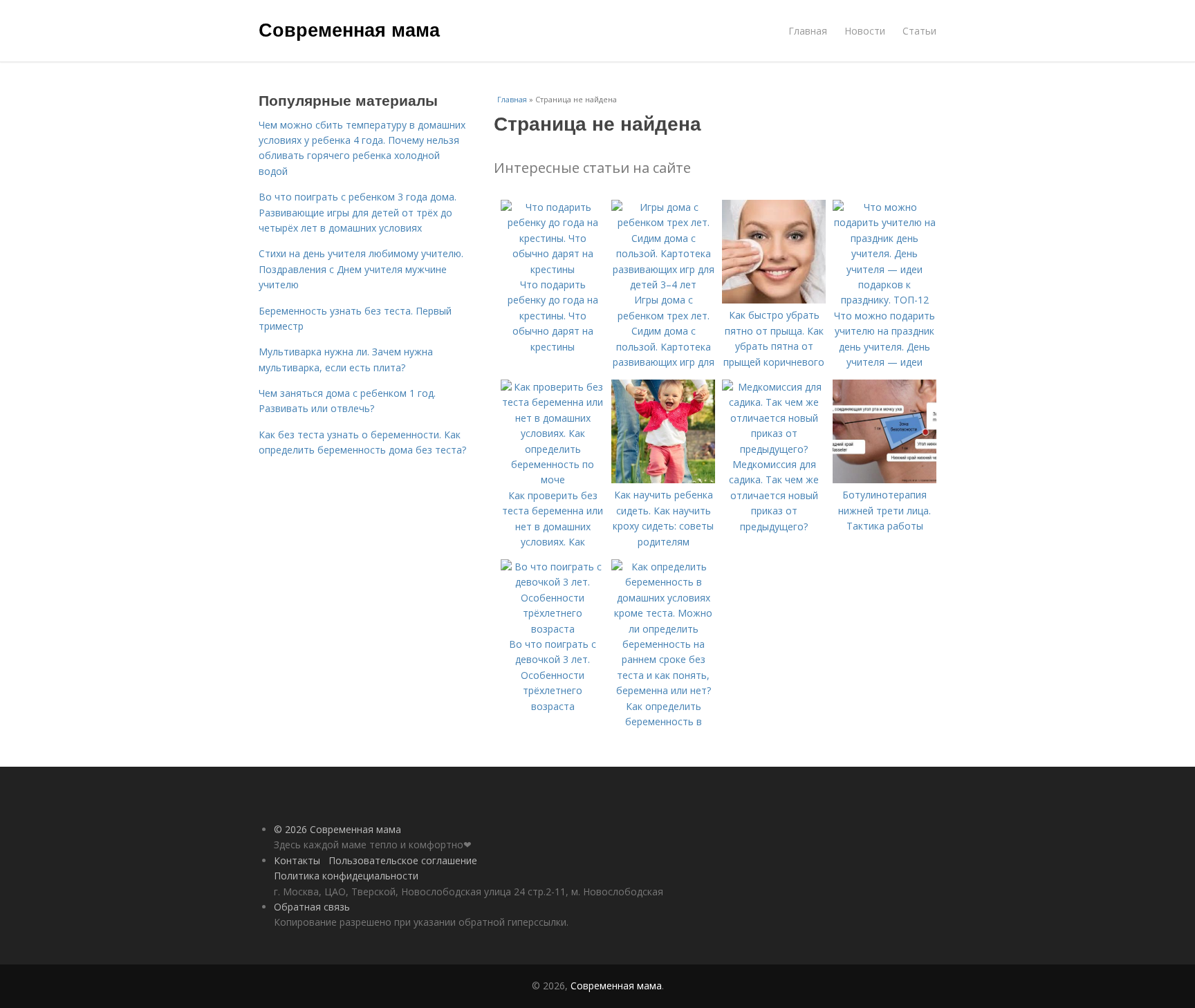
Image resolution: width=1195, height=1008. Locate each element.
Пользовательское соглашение (402, 860)
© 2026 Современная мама (337, 829)
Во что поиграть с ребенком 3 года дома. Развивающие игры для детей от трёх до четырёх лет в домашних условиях (357, 212)
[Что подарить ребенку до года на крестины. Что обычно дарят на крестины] (552, 269)
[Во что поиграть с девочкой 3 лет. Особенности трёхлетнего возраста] (552, 628)
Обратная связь (312, 906)
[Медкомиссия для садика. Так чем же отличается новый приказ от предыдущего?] (774, 449)
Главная (807, 30)
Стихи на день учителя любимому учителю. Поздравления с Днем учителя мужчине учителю (361, 269)
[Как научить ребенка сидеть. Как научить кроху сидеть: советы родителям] (663, 479)
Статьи (919, 30)
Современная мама (349, 29)
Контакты (297, 860)
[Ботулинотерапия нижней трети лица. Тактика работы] (884, 479)
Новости (864, 30)
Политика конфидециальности (346, 875)
